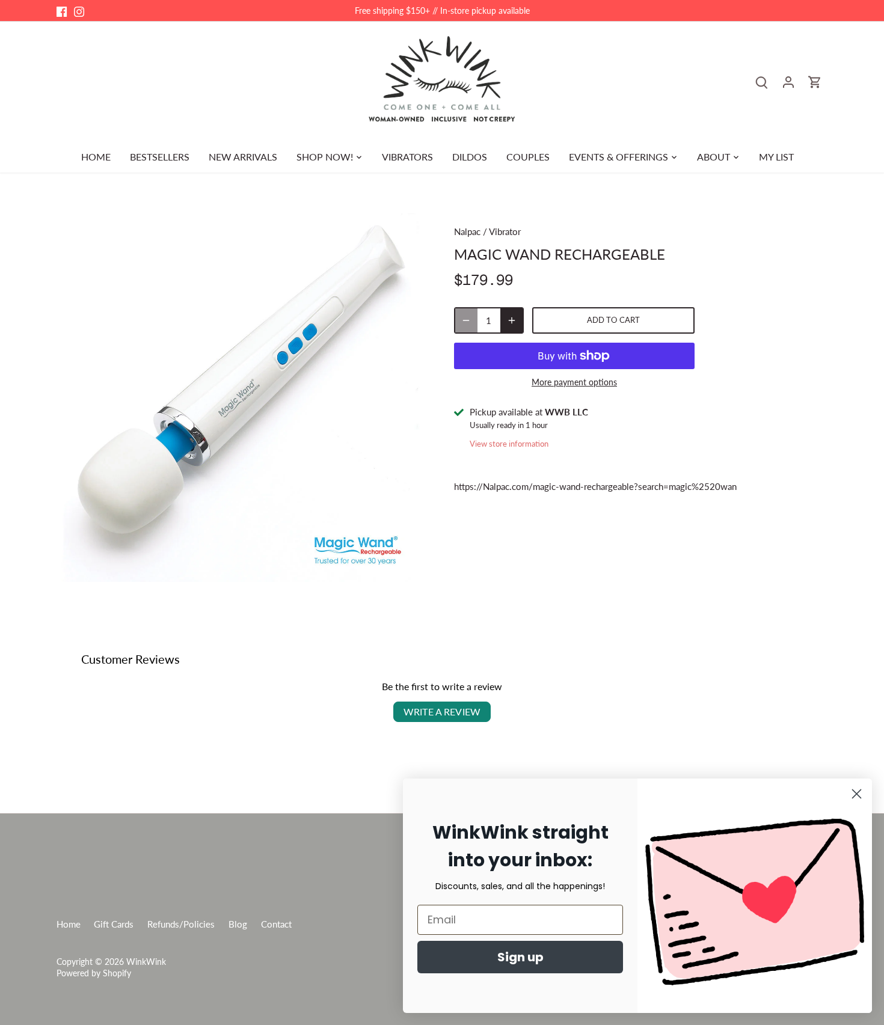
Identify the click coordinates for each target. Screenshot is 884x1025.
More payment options (574, 382)
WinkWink (146, 962)
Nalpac (467, 231)
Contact (276, 924)
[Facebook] (62, 10)
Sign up (520, 957)
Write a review (442, 711)
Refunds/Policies (181, 924)
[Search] (762, 81)
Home (69, 924)
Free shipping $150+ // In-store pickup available (442, 10)
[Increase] (511, 320)
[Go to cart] (815, 81)
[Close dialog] (856, 793)
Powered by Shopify (94, 973)
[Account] (788, 81)
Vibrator (505, 231)
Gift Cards (114, 924)
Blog (238, 924)
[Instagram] (79, 10)
